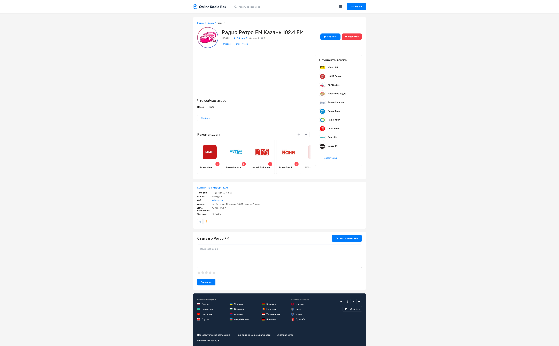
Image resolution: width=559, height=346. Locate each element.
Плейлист (206, 118)
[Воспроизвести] (217, 164)
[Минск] (292, 314)
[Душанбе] (292, 319)
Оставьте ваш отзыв (347, 238)
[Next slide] (306, 134)
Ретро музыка (241, 44)
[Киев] (292, 309)
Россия (227, 44)
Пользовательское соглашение (213, 335)
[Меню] (340, 6)
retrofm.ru (217, 200)
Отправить (206, 282)
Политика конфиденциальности (253, 335)
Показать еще (330, 158)
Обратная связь (285, 335)
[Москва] (292, 304)
